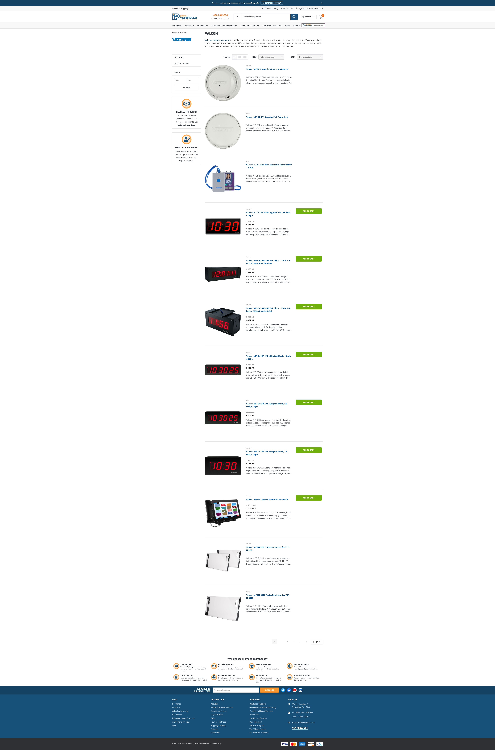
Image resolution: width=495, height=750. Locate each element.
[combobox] (266, 17)
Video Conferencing (250, 25)
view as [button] (226, 57)
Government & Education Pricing (262, 707)
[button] (322, 3)
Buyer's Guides (287, 8)
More (287, 25)
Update (186, 87)
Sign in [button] (301, 8)
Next (315, 642)
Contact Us (266, 8)
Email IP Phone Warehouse (303, 722)
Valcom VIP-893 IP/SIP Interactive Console (267, 499)
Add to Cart (309, 211)
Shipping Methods (218, 725)
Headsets (189, 25)
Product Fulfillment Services (261, 711)
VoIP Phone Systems (271, 25)
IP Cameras (202, 25)
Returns (214, 729)
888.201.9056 (220, 15)
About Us (214, 704)
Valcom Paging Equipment (217, 40)
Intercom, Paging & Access (224, 25)
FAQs (213, 718)
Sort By (291, 57)
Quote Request (255, 722)
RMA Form (215, 732)
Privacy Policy (216, 744)
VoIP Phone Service (257, 729)
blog (276, 8)
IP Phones (176, 25)
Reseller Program (256, 725)
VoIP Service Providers (258, 732)
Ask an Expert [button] (300, 728)
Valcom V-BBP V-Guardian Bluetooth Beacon (267, 69)
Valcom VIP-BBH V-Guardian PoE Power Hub (267, 117)
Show (254, 57)
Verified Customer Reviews (222, 707)
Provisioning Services (258, 718)
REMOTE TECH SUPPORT (272, 3)
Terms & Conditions (202, 744)
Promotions (254, 714)
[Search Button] (294, 17)
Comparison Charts (218, 711)
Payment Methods (218, 722)
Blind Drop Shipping (257, 704)
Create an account (315, 8)
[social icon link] (283, 690)
